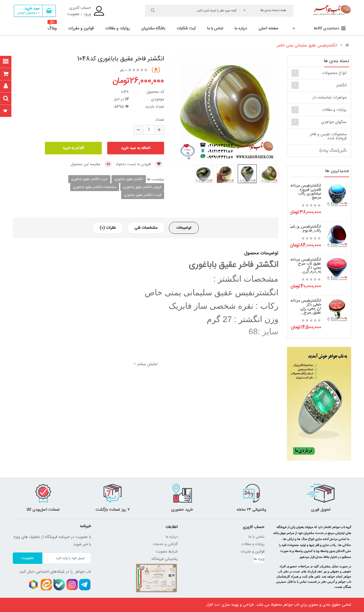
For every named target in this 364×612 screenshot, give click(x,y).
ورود (87, 14)
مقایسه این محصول (86, 164)
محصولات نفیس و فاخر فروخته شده (328, 136)
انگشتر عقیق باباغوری (128, 179)
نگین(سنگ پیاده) (333, 150)
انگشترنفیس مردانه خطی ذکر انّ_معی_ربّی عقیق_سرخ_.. (305, 306)
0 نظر (123, 70)
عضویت (73, 14)
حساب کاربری (80, 8)
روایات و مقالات (334, 110)
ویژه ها (259, 559)
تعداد (159, 119)
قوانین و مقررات (252, 551)
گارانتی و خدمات (165, 544)
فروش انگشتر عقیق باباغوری (142, 187)
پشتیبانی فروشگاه (165, 559)
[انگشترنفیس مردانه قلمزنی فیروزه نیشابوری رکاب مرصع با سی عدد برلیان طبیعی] (336, 195)
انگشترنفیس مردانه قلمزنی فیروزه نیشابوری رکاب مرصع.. (305, 191)
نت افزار (212, 604)
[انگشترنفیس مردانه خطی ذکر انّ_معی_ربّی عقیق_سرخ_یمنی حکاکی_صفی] (336, 310)
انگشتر (341, 85)
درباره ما (172, 537)
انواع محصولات (334, 73)
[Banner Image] (319, 404)
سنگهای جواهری (334, 122)
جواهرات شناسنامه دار (329, 97)
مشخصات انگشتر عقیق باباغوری (94, 187)
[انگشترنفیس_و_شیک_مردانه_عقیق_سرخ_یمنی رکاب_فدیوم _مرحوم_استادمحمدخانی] (336, 236)
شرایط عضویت (167, 551)
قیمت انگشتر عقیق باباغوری (142, 195)
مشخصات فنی (146, 227)
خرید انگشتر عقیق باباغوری (89, 179)
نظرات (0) (108, 227)
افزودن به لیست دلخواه (134, 164)
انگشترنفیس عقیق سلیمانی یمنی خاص (306, 46)
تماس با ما (256, 537)
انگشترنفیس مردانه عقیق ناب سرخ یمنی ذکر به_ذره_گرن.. (305, 265)
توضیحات (183, 227)
